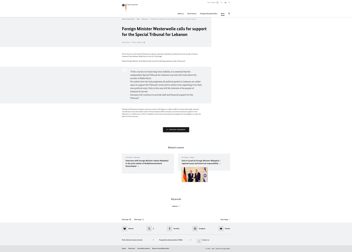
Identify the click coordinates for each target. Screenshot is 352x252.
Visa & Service (191, 13)
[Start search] (229, 14)
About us (181, 13)
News (222, 14)
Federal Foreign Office (128, 19)
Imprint (124, 248)
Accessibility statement (143, 248)
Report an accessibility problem (160, 248)
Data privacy (131, 248)
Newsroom (145, 19)
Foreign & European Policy (208, 13)
